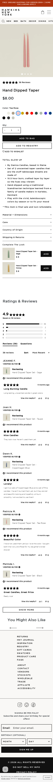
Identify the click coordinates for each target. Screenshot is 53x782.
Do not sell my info (26, 767)
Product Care (26, 656)
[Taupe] (13, 113)
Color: (5, 108)
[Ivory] (8, 113)
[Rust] (27, 113)
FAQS (20, 660)
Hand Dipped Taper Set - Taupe (27, 419)
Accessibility (26, 688)
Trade (22, 682)
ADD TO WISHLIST (14, 151)
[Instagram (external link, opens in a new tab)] (20, 705)
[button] (16, 82)
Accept (47, 777)
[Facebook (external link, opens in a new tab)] (33, 705)
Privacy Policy (26, 772)
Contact (23, 668)
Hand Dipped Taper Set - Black (27, 576)
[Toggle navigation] (49, 12)
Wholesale (25, 678)
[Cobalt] (45, 113)
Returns (22, 636)
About (22, 665)
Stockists (24, 675)
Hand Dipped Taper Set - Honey (26, 267)
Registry (23, 646)
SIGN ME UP (26, 749)
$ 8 (17, 257)
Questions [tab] (26, 344)
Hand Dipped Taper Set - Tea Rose (29, 523)
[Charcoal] (8, 117)
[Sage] (41, 113)
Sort (26, 353)
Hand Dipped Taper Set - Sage (26, 252)
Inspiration (25, 643)
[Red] (31, 113)
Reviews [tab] (10, 344)
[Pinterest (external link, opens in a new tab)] (26, 705)
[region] (27, 261)
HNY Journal (25, 640)
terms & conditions (24, 778)
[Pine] (36, 113)
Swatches (23, 653)
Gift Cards (24, 650)
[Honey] (22, 113)
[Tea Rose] (18, 113)
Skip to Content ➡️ (10, 12)
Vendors (23, 672)
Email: (6, 728)
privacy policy (5, 778)
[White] (3, 113)
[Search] (3, 21)
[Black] (3, 117)
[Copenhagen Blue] (50, 113)
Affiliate (24, 685)
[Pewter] (13, 117)
